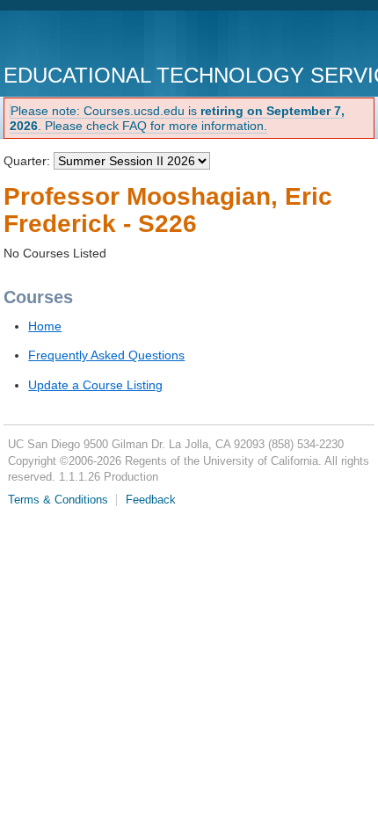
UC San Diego (104, 39)
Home (45, 326)
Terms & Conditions (58, 500)
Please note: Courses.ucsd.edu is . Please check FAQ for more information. (177, 118)
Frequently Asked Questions (106, 355)
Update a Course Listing (95, 385)
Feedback (151, 500)
